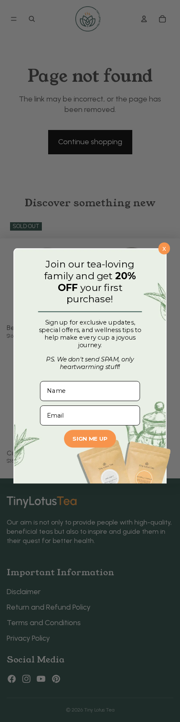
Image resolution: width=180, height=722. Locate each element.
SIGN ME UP (89, 438)
